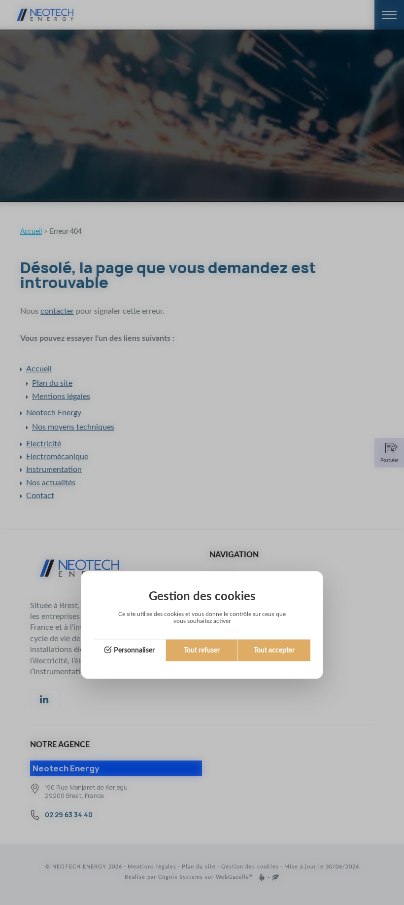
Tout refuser (202, 650)
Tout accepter (274, 650)
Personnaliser (134, 650)
